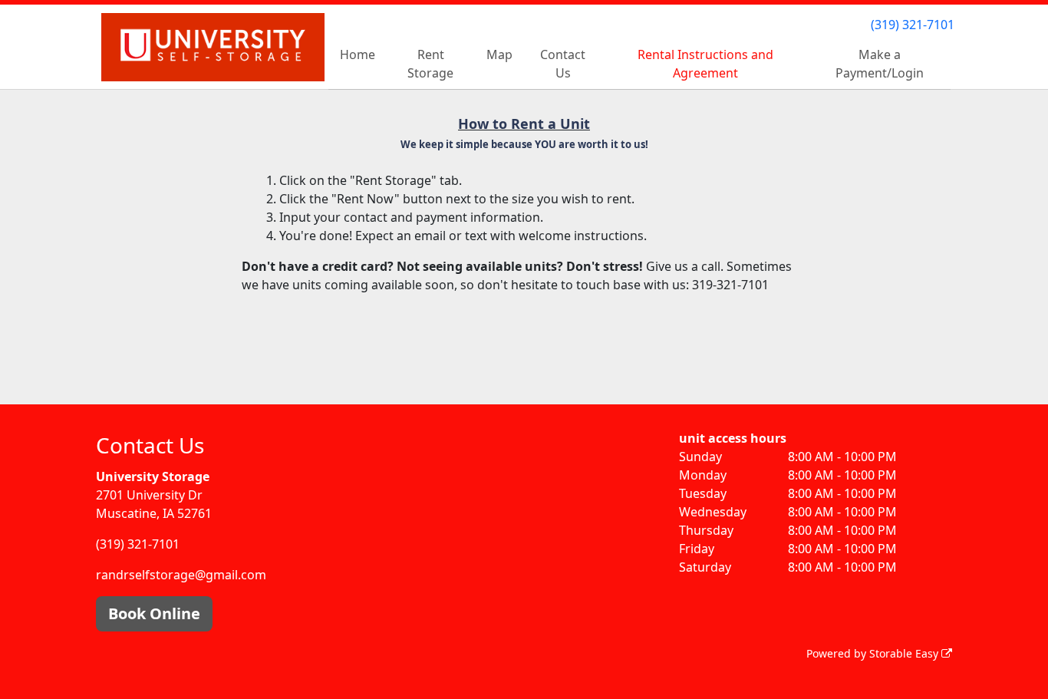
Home (357, 54)
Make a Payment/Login (879, 63)
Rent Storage (430, 63)
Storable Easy (905, 653)
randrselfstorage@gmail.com (181, 574)
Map (499, 54)
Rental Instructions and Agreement (705, 63)
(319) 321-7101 (912, 24)
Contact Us (562, 63)
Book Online (154, 613)
